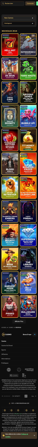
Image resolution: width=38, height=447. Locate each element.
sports (3, 350)
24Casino (4, 354)
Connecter (30, 3)
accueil (3, 327)
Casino (11, 327)
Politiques (4, 363)
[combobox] (19, 18)
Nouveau (18, 327)
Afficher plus (19, 321)
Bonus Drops (27, 334)
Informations (5, 359)
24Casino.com (18, 413)
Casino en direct (7, 345)
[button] (19, 23)
